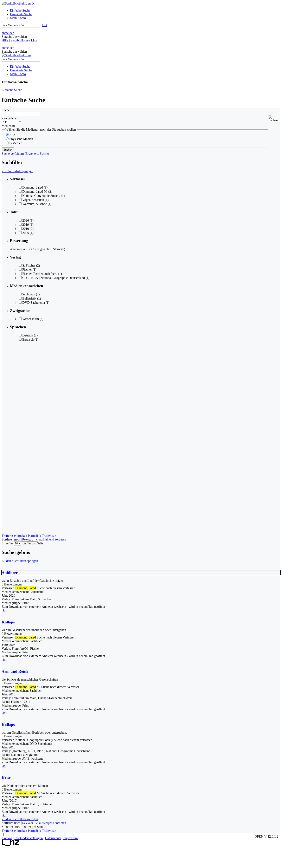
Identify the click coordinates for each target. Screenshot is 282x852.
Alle (12, 135)
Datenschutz (53, 838)
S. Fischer (28, 265)
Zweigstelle (9, 118)
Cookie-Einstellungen (28, 838)
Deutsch (27, 335)
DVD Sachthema (33, 302)
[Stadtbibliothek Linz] (16, 3)
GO (44, 25)
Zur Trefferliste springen (17, 171)
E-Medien (15, 143)
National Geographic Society (41, 195)
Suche (6, 110)
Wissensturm (30, 319)
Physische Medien (21, 139)
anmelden (8, 33)
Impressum (70, 838)
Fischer (27, 269)
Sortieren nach (11, 539)
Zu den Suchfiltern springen (20, 561)
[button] (274, 118)
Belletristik (29, 298)
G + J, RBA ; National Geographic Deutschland (53, 278)
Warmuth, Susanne (34, 204)
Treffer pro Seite (32, 543)
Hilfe (5, 40)
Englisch (28, 339)
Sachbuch (28, 294)
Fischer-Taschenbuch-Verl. (39, 273)
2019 (25, 224)
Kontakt (7, 838)
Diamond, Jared (32, 187)
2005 (25, 233)
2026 (25, 220)
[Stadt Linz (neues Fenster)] (10, 844)
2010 (25, 228)
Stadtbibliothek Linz (24, 40)
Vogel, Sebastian (33, 200)
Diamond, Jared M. (34, 191)
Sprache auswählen (14, 36)
